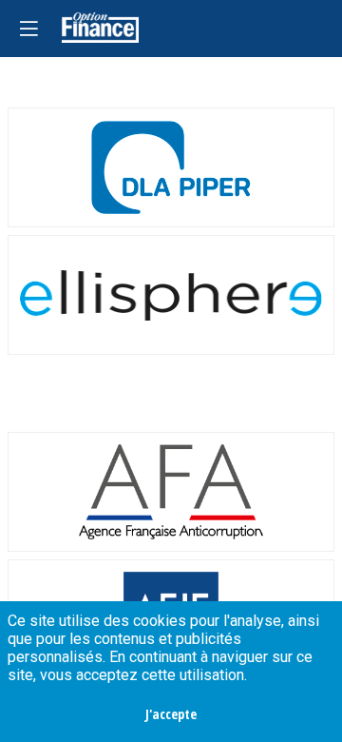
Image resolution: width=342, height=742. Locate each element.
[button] (28, 28)
